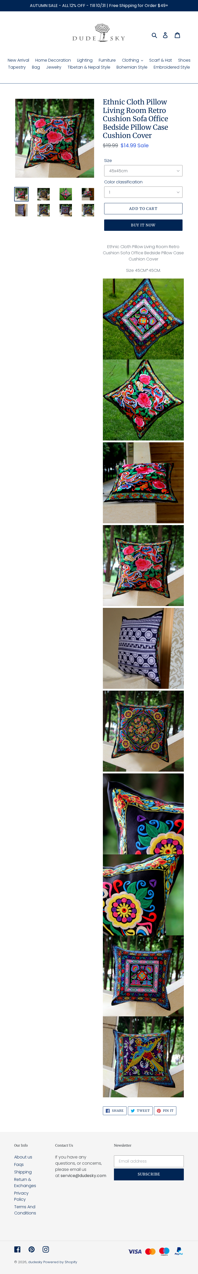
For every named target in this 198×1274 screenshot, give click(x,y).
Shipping (23, 1172)
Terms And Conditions (25, 1210)
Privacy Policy (21, 1196)
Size (108, 161)
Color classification (123, 182)
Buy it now (143, 225)
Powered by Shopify (60, 1262)
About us (23, 1157)
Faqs (19, 1164)
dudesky (35, 1262)
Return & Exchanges (25, 1183)
